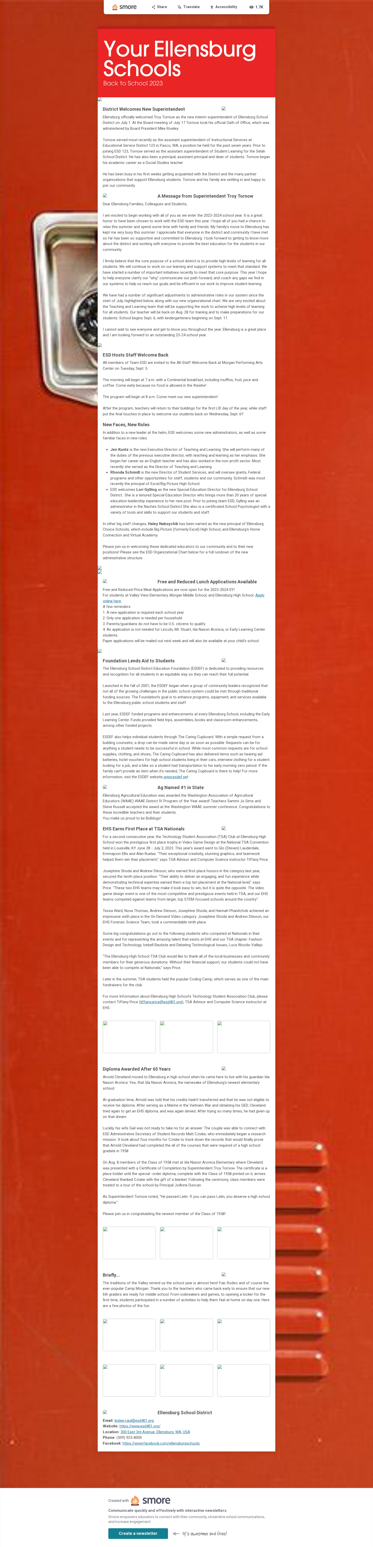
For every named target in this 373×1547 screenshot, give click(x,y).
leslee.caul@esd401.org (134, 1420)
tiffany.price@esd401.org (161, 1002)
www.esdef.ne (175, 777)
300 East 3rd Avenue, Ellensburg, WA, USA (155, 1432)
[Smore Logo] (124, 7)
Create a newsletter (138, 1533)
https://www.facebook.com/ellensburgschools (161, 1443)
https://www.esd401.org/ (140, 1426)
